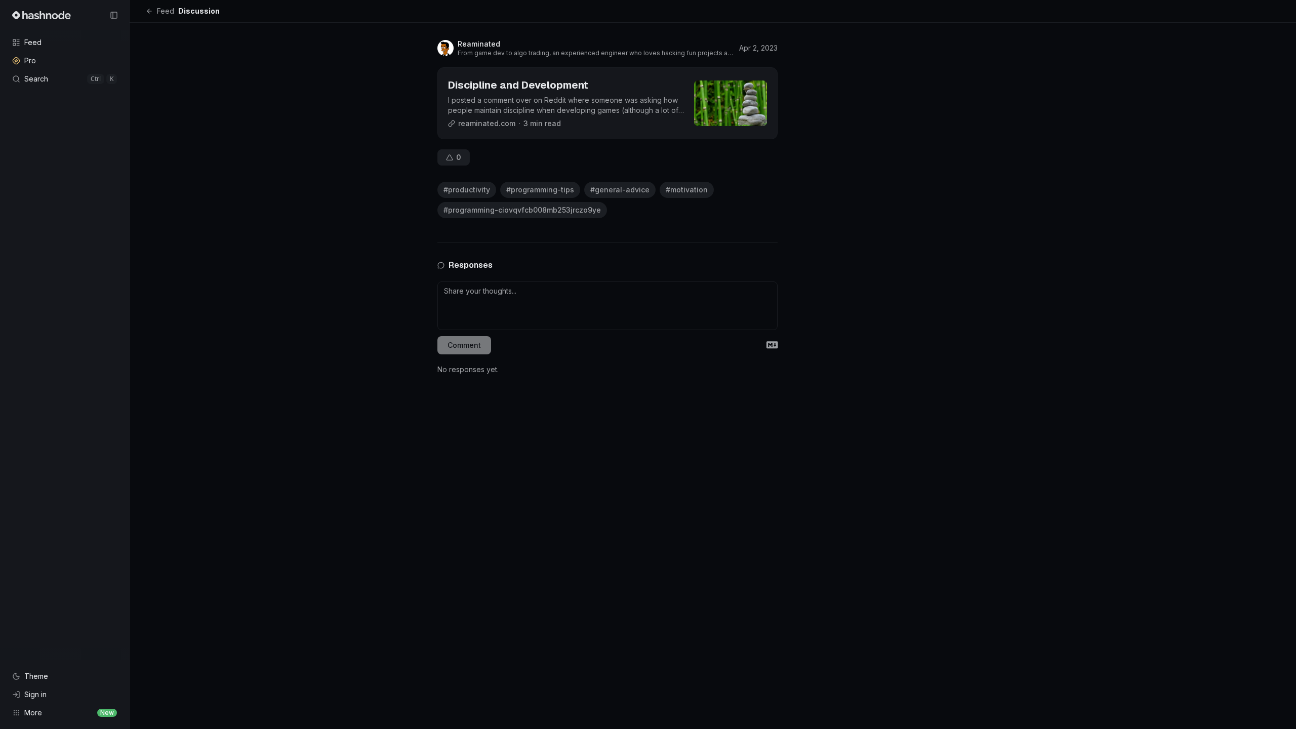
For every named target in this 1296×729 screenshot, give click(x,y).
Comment (464, 345)
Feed (165, 11)
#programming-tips (540, 189)
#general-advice (620, 189)
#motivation (687, 189)
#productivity (466, 189)
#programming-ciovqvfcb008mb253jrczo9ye (522, 210)
